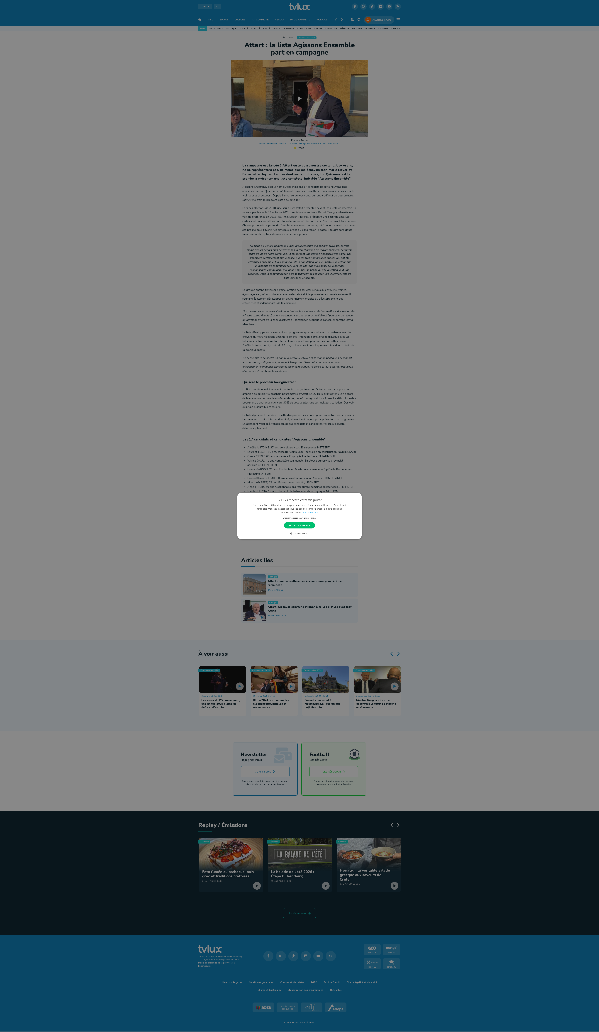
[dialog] (299, 516)
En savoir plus (311, 512)
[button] (300, 518)
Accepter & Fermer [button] (299, 525)
